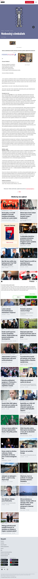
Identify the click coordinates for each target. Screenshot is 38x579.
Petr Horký (21, 339)
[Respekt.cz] (3, 2)
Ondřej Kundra (4, 481)
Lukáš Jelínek (4, 314)
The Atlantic (26, 315)
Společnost (22, 234)
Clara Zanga (26, 435)
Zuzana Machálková (23, 412)
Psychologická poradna (5, 210)
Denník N (9, 220)
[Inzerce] (8, 54)
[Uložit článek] (33, 27)
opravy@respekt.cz (30, 188)
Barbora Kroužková (4, 362)
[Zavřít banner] (36, 281)
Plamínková (26, 354)
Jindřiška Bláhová (4, 460)
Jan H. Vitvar (3, 37)
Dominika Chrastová (5, 220)
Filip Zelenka (3, 433)
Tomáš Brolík (22, 456)
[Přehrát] (15, 208)
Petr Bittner (3, 504)
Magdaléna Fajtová (23, 245)
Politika (3, 523)
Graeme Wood (22, 315)
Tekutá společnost (8, 354)
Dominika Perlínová (4, 387)
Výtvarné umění (22, 378)
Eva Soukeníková (4, 266)
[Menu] (36, 2)
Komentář (22, 550)
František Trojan (9, 266)
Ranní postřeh (5, 306)
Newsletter (23, 354)
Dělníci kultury (26, 210)
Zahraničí (21, 306)
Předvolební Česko (4, 550)
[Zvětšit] (13, 43)
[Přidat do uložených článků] (17, 208)
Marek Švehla (22, 559)
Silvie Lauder (22, 266)
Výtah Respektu (8, 329)
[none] (13, 43)
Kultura (2, 30)
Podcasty (22, 210)
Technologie (3, 573)
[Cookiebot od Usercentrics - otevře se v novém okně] (30, 281)
